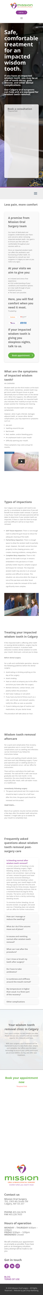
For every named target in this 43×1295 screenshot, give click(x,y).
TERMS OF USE (12, 1279)
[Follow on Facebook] (6, 1266)
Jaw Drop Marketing (30, 1290)
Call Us (21, 12)
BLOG (7, 1276)
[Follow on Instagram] (17, 1266)
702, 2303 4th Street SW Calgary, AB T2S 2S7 (16, 1201)
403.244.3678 (19, 1212)
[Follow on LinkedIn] (12, 1266)
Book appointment (21, 355)
